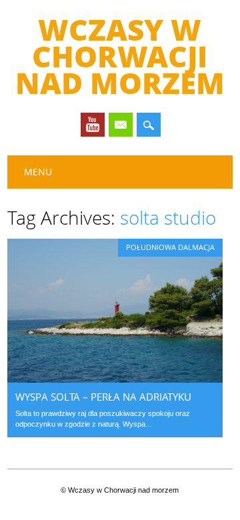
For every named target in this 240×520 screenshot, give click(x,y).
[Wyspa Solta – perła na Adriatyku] (115, 379)
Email (121, 125)
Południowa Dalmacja (170, 247)
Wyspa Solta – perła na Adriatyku (103, 396)
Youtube (93, 125)
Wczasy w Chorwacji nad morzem (120, 56)
